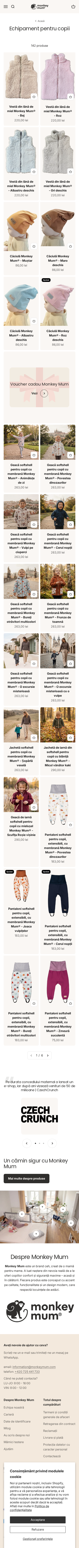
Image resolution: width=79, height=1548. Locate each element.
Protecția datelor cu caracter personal (56, 1447)
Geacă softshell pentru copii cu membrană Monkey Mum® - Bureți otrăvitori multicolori (21, 613)
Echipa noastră (14, 1407)
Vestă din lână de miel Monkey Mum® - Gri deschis (58, 186)
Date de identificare (17, 1421)
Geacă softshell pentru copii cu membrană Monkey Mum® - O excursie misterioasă (21, 682)
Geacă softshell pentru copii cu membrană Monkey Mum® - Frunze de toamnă (58, 613)
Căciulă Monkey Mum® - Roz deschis (57, 335)
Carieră (9, 1414)
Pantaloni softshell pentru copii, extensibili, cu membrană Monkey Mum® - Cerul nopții (58, 935)
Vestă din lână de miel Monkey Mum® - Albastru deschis (21, 186)
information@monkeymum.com (34, 1367)
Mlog (7, 1428)
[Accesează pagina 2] (47, 1055)
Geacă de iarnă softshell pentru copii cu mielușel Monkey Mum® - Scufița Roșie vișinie (21, 826)
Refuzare (38, 1529)
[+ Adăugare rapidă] (34, 96)
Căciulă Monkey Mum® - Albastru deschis (21, 335)
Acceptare (38, 1520)
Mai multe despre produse (26, 1178)
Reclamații (50, 1431)
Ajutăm (8, 1449)
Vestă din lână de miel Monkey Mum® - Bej (21, 111)
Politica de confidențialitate (29, 1508)
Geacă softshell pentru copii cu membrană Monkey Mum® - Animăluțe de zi (21, 473)
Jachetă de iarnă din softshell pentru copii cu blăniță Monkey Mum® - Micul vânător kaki (58, 756)
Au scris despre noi (17, 1435)
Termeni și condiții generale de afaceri (56, 1414)
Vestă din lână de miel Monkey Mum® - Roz (58, 111)
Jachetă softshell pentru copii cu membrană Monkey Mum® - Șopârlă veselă (21, 756)
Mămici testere (14, 1442)
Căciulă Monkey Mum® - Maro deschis (57, 260)
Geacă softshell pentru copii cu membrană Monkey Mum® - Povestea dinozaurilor (58, 473)
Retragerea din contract (59, 1424)
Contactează (52, 1456)
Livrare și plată (53, 1437)
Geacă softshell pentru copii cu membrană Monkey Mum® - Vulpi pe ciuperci (21, 543)
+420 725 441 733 (27, 1371)
